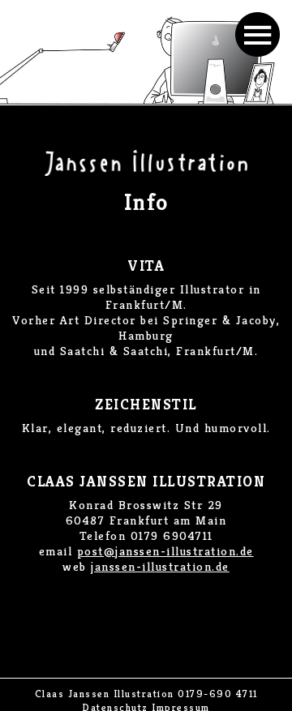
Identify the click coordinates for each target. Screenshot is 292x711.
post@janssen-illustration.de (165, 551)
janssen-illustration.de (160, 566)
